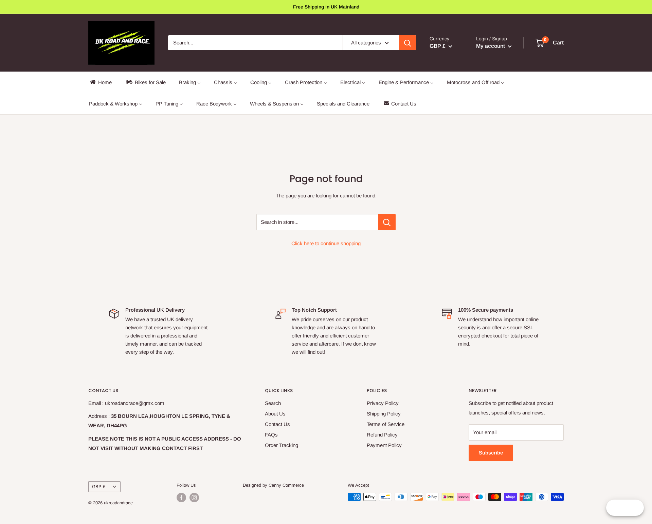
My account (491, 46)
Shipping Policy (384, 413)
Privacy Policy (383, 403)
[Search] (407, 42)
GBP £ (98, 486)
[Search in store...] (387, 222)
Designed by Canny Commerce (273, 485)
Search (273, 403)
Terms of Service (385, 424)
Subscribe (491, 452)
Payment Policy (384, 445)
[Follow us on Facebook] (181, 497)
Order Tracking (281, 445)
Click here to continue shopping (326, 243)
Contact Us (277, 424)
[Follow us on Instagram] (194, 497)
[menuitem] (100, 82)
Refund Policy (382, 435)
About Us (275, 413)
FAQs (271, 435)
